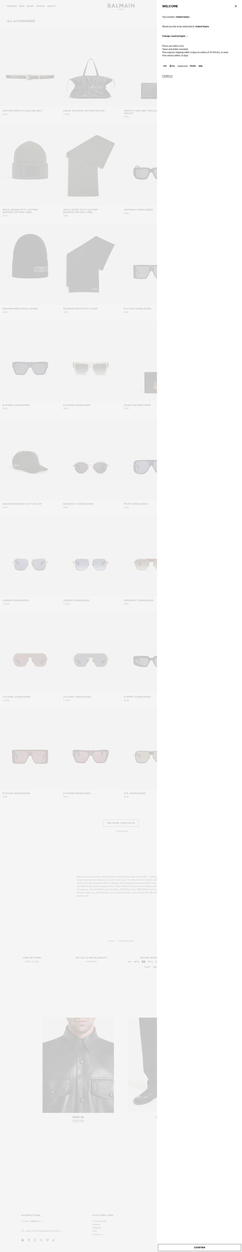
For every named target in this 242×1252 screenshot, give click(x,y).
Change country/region (173, 36)
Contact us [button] (167, 76)
